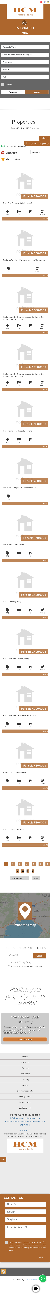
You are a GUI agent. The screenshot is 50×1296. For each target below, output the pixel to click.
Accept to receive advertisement (26, 966)
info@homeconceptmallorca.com (25, 1118)
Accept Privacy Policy (21, 962)
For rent (25, 1068)
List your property (25, 1091)
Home (25, 1056)
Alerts (25, 1085)
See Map (9, 84)
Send (39, 955)
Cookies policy (25, 1108)
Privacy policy (25, 1096)
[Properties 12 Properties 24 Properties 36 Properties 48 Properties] (21, 878)
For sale (25, 1062)
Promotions (25, 1074)
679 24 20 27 (25, 1130)
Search (37, 92)
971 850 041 (25, 1125)
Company (25, 1079)
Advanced (13, 92)
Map (3, 1159)
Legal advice (25, 1102)
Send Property (25, 1039)
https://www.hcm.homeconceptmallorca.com (25, 1121)
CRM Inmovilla (31, 1280)
